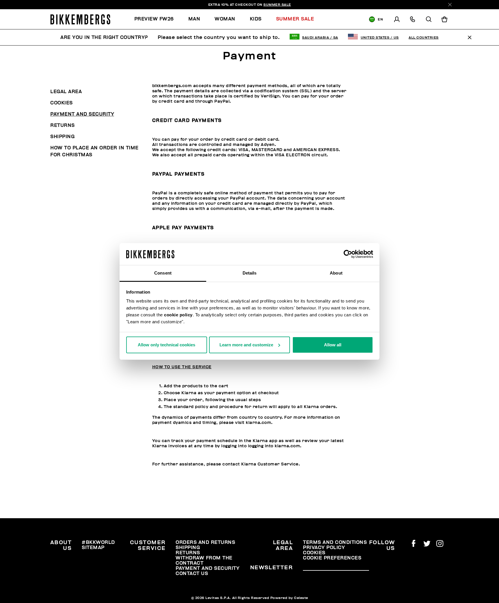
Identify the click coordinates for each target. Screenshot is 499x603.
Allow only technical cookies (166, 344)
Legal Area (66, 91)
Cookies (61, 103)
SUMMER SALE (277, 4)
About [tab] (336, 272)
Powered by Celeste (289, 598)
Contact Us (192, 573)
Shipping (62, 136)
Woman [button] (225, 19)
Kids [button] (256, 19)
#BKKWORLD (98, 542)
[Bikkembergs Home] (80, 19)
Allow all (332, 344)
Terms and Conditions (335, 542)
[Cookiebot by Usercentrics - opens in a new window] (348, 254)
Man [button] (194, 19)
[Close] (450, 4)
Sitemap (93, 547)
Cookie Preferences (332, 558)
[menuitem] (157, 19)
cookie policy (178, 314)
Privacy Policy (324, 547)
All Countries (424, 37)
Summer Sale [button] (295, 19)
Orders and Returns (205, 542)
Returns (62, 125)
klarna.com (258, 422)
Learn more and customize (246, 344)
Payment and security (82, 114)
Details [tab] (250, 272)
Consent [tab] (163, 272)
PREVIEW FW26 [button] (154, 19)
